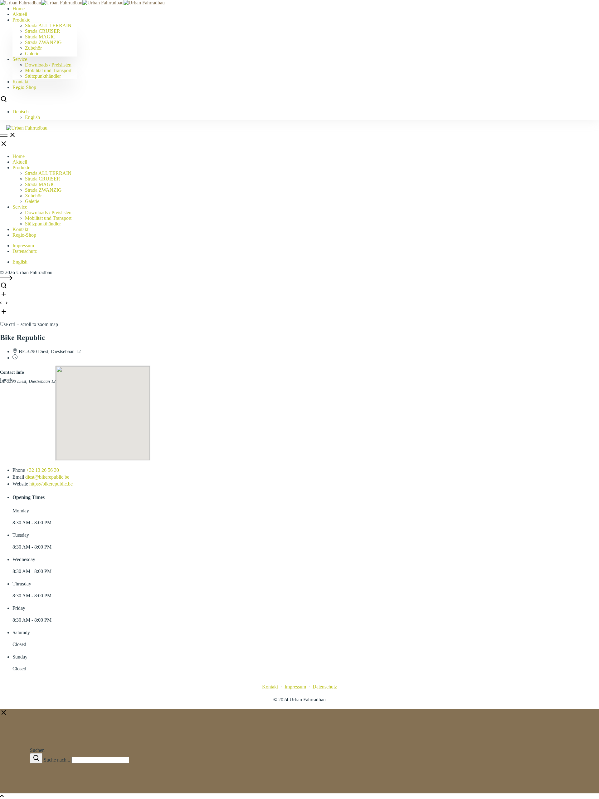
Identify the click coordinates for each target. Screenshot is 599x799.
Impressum (23, 245)
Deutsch (20, 111)
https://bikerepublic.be (51, 483)
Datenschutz (24, 251)
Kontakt (270, 686)
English (32, 117)
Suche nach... (57, 759)
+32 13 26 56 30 (42, 470)
